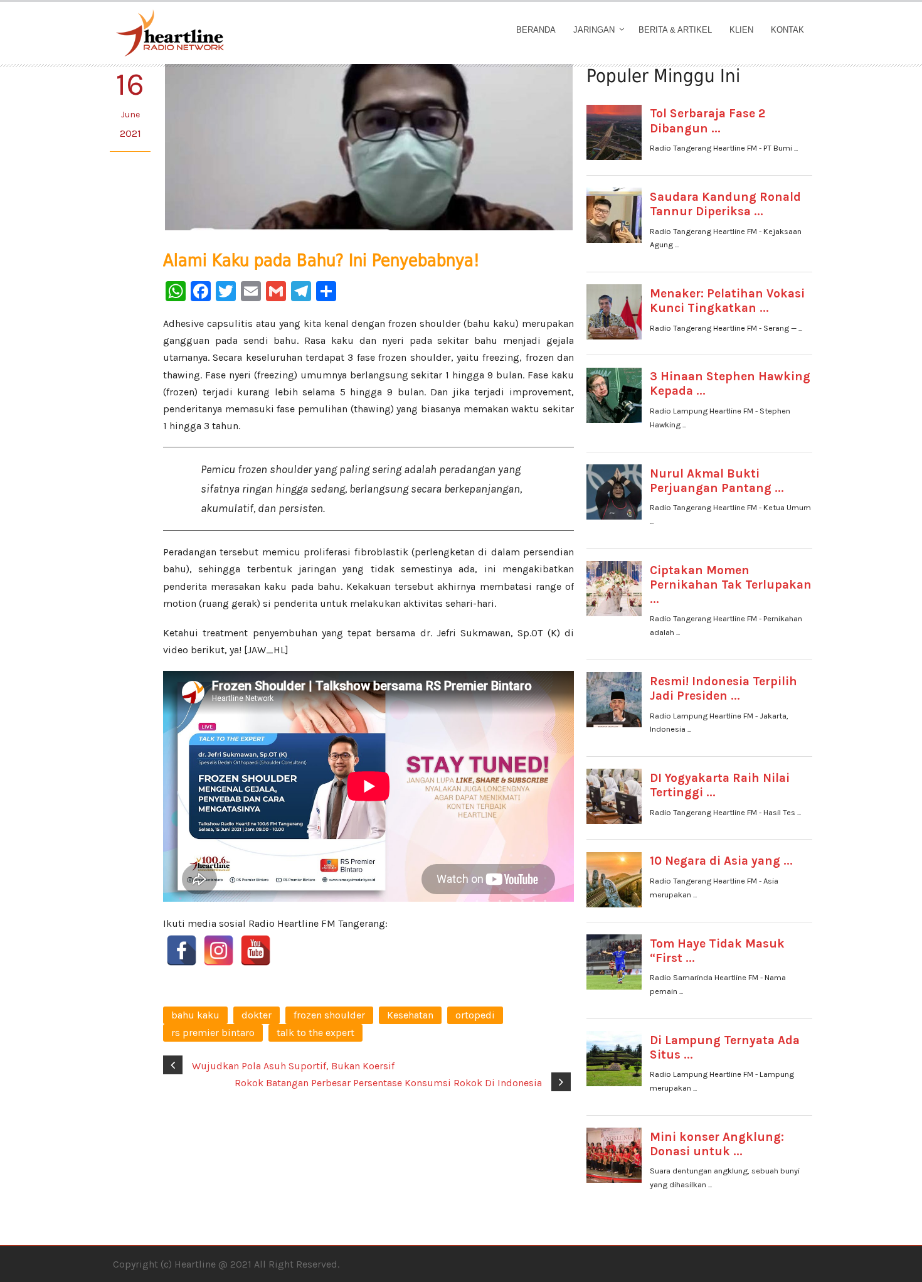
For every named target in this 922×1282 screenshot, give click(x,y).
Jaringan (594, 30)
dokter (256, 1015)
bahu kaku (195, 1015)
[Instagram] (218, 950)
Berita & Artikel (675, 30)
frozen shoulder (329, 1015)
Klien (741, 30)
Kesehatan (410, 1015)
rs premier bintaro (213, 1033)
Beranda (536, 30)
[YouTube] (255, 950)
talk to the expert (315, 1033)
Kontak (787, 30)
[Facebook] (181, 950)
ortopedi (475, 1015)
